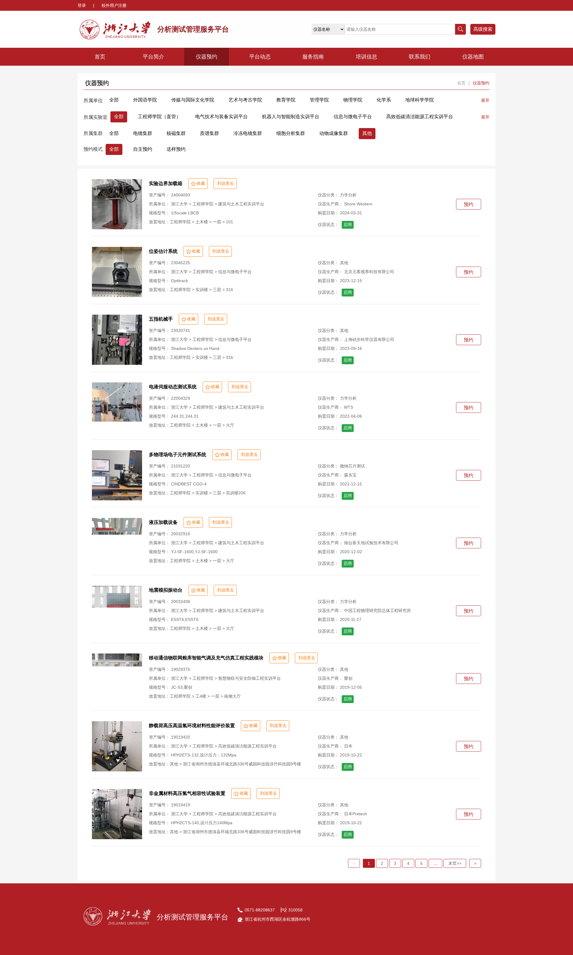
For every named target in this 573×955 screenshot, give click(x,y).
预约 (468, 204)
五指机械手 (161, 319)
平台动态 (260, 57)
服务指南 (313, 57)
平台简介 (153, 57)
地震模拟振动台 (165, 590)
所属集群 (93, 133)
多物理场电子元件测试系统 (177, 454)
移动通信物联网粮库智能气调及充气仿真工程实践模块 (206, 657)
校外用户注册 (114, 5)
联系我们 (419, 57)
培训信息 (366, 57)
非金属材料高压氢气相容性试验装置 (187, 793)
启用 (348, 224)
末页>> (454, 863)
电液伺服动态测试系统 (173, 386)
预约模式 (93, 149)
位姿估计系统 (163, 251)
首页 (100, 57)
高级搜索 (482, 29)
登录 (82, 5)
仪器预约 (206, 57)
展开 (485, 100)
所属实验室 (95, 117)
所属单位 (93, 100)
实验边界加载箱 (165, 183)
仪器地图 (473, 57)
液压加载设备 (163, 522)
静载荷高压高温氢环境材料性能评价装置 (192, 725)
